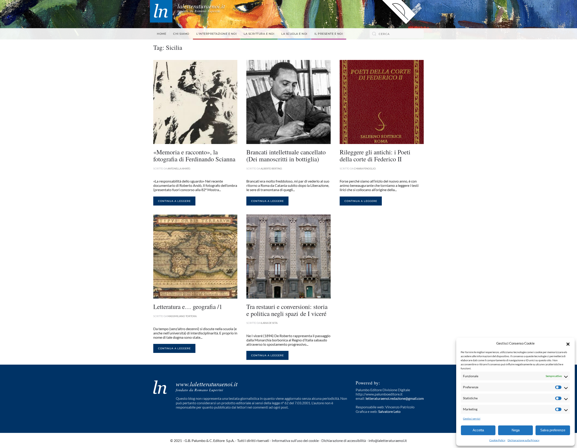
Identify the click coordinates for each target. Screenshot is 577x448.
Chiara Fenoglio (365, 168)
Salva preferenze (552, 430)
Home (161, 33)
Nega (516, 430)
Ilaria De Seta (269, 322)
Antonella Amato (178, 168)
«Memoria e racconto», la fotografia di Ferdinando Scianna (194, 155)
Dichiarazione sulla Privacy (523, 440)
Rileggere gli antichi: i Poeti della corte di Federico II (375, 155)
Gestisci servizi (471, 418)
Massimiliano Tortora (182, 316)
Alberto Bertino (271, 168)
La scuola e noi (294, 33)
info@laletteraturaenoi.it (388, 440)
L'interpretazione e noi (216, 33)
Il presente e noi (328, 33)
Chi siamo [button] (181, 33)
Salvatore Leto (389, 411)
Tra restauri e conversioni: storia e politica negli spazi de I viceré (286, 310)
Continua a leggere (174, 201)
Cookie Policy (497, 440)
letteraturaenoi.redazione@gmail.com (395, 398)
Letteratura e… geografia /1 (187, 306)
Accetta (478, 430)
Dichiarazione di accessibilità (343, 440)
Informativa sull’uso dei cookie (295, 440)
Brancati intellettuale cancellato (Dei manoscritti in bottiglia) (286, 155)
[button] (568, 343)
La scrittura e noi (259, 33)
